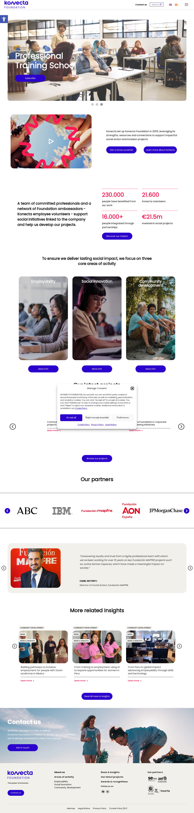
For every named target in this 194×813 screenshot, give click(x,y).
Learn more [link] (53, 430)
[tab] (92, 104)
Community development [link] (31, 628)
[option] (97, 60)
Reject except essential (97, 417)
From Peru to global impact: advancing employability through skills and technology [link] (150, 670)
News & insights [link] (27, 641)
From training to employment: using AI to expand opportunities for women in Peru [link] (97, 670)
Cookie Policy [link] (81, 408)
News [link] (22, 634)
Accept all (71, 417)
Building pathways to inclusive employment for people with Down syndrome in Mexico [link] (41, 670)
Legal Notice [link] (110, 424)
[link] (4, 19)
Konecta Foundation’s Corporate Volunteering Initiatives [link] (147, 423)
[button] (132, 388)
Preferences (123, 417)
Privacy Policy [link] (97, 424)
